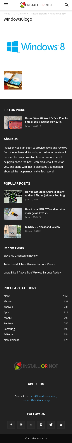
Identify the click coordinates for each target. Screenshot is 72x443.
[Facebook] (11, 425)
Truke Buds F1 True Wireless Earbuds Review (30, 264)
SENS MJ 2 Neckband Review (42, 227)
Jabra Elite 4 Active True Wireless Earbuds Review (32, 272)
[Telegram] (41, 425)
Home (7, 13)
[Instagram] (21, 425)
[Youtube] (61, 425)
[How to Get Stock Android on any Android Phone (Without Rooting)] (13, 196)
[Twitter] (51, 425)
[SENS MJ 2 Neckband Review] (12, 231)
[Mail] (31, 425)
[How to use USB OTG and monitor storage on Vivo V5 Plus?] (13, 214)
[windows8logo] (36, 67)
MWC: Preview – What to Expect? (30, 13)
